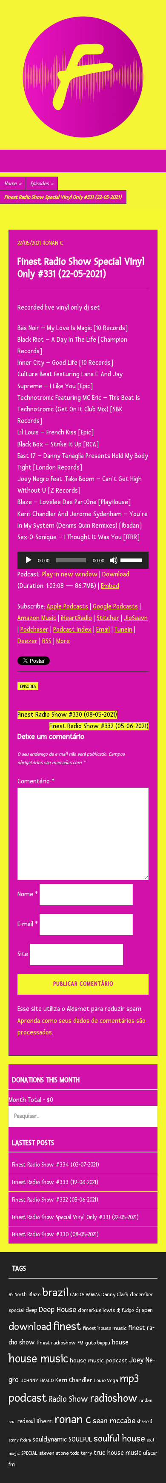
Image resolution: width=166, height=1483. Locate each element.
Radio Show (68, 1399)
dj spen (144, 1310)
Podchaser (34, 630)
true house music (117, 1452)
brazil (55, 1293)
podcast (28, 1398)
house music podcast (99, 1360)
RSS (47, 641)
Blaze (34, 1294)
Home (12, 183)
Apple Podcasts (67, 607)
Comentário (35, 781)
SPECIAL (29, 1453)
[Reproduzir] (28, 560)
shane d (144, 1421)
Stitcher (108, 618)
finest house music (104, 1328)
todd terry (81, 1453)
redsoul (26, 1421)
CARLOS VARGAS (85, 1294)
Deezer (27, 641)
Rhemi (45, 1421)
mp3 (129, 1378)
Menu (83, 161)
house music (38, 1359)
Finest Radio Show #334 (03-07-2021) (55, 1164)
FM (80, 1343)
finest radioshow (56, 1343)
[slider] (132, 559)
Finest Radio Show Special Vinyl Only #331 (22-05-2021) (75, 1217)
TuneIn (123, 630)
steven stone (54, 1453)
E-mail (27, 924)
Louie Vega (106, 1380)
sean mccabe (114, 1420)
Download (115, 574)
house (120, 1342)
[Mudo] (113, 560)
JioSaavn (136, 618)
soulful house (119, 1438)
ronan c (72, 1419)
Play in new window (69, 574)
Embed (110, 586)
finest (67, 1326)
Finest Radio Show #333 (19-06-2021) (55, 1182)
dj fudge (125, 1310)
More (63, 641)
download (30, 1327)
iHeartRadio (76, 618)
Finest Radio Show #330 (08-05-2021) (67, 715)
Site (22, 954)
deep (31, 1310)
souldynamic (49, 1440)
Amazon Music (36, 618)
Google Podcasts (115, 607)
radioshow (113, 1398)
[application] (83, 560)
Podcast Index (72, 630)
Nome (27, 894)
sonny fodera (20, 1440)
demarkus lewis (96, 1310)
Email (103, 630)
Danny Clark (114, 1294)
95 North (18, 1294)
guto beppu (97, 1343)
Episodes (41, 183)
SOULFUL (80, 1439)
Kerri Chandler (73, 1380)
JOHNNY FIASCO (37, 1380)
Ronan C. (53, 243)
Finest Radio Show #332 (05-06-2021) (99, 726)
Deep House (57, 1309)
